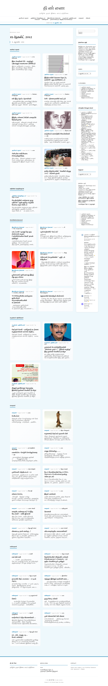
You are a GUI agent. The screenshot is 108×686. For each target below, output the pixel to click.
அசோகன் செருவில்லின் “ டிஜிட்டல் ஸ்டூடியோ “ (52, 258)
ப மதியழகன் (64, 508)
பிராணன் (47, 511)
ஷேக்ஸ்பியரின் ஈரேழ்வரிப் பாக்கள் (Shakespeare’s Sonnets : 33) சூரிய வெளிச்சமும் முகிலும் (56, 559)
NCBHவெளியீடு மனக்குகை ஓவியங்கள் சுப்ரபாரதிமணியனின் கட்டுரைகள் (22, 299)
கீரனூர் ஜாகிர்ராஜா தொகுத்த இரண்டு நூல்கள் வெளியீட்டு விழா (24, 389)
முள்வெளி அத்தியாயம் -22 (22, 472)
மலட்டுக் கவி (16, 557)
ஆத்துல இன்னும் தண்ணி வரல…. (56, 579)
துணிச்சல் (83, 144)
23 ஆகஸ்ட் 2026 (57, 23)
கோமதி (30, 491)
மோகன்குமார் (44, 293)
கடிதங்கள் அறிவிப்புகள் (69, 18)
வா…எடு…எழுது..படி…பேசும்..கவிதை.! (20, 636)
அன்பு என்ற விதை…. (87, 154)
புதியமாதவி (15, 114)
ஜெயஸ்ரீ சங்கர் (32, 528)
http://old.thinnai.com (82, 198)
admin (66, 74)
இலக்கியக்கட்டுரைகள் (53, 18)
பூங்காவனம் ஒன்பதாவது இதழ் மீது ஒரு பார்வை (23, 275)
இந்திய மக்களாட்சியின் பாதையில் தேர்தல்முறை (24, 118)
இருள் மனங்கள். (50, 494)
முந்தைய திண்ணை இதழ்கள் (49, 671)
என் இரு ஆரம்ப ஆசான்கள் (21, 98)
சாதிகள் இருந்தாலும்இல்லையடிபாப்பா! (89, 112)
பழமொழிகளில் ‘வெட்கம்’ (49, 231)
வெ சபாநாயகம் (17, 228)
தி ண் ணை (54, 7)
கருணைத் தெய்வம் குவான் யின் (56, 433)
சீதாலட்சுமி (68, 130)
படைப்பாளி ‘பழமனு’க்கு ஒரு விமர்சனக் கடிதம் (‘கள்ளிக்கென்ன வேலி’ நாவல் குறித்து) (22, 234)
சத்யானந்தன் (31, 469)
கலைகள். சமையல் (86, 94)
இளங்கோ (64, 576)
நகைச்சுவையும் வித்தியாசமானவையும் (61, 19)
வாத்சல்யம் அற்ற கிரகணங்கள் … (24, 617)
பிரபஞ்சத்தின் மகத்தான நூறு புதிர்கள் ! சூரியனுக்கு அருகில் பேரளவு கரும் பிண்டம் (23, 202)
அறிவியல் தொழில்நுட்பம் (38, 18)
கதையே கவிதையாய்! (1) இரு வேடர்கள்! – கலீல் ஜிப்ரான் (22, 512)
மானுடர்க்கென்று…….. (52, 451)
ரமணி (31, 554)
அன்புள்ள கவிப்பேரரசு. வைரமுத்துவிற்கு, (20, 154)
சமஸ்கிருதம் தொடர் (46, 670)
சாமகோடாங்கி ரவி (18, 293)
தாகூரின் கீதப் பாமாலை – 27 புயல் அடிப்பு (24, 580)
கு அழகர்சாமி (33, 595)
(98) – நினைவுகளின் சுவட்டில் (55, 98)
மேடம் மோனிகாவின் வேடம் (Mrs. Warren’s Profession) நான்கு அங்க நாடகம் (56, 474)
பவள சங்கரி (31, 508)
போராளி (91, 145)
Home (41, 667)
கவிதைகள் (45, 19)
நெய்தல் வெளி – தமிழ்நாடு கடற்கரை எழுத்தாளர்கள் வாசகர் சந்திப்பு (25, 330)
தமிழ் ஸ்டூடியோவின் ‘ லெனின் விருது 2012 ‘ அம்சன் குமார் (57, 172)
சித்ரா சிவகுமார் (65, 430)
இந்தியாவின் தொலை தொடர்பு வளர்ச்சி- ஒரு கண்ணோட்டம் (55, 78)
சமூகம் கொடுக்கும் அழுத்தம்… (86, 127)
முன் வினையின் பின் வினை (54, 616)
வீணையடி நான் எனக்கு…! (21, 531)
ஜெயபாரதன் (15, 197)
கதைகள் (81, 18)
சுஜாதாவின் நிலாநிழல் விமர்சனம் (52, 296)
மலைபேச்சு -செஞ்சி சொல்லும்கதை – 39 (24, 453)
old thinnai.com (88, 56)
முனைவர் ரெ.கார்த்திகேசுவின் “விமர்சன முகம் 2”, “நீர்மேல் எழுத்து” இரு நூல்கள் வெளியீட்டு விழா (57, 349)
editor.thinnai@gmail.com (87, 50)
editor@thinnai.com (81, 49)
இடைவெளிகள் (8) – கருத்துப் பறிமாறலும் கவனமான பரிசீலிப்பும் (24, 62)
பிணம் (14, 598)
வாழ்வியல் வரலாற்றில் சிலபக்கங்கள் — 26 (57, 134)
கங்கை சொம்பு (17, 494)
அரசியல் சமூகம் (23, 18)
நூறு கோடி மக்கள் (51, 598)
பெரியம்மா (15, 416)
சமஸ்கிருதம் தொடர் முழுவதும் (86, 204)
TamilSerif (83, 202)
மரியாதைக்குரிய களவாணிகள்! (55, 531)
